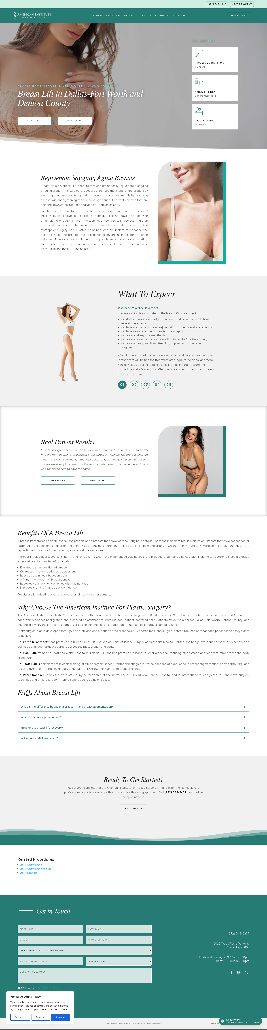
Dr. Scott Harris (29, 664)
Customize (20, 1017)
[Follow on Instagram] (239, 972)
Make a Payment (242, 4)
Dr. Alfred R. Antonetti (34, 642)
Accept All (61, 1017)
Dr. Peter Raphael (31, 675)
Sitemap (214, 1023)
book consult (133, 808)
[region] (40, 1007)
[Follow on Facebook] (231, 972)
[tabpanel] (166, 344)
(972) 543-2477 (216, 4)
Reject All (40, 1017)
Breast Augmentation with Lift (35, 868)
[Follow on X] (246, 972)
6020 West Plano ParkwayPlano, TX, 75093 (231, 945)
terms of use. (49, 987)
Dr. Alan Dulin (27, 653)
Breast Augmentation (31, 864)
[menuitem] (97, 15)
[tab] (122, 385)
